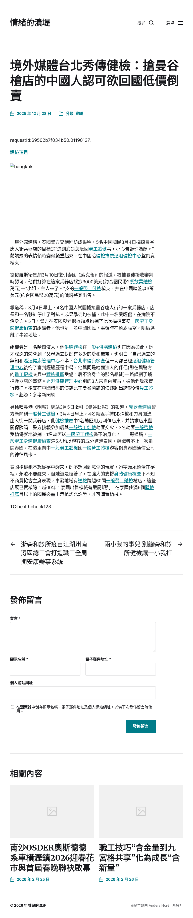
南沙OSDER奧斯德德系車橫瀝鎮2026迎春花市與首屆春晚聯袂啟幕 (52, 858)
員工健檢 (24, 374)
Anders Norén (160, 905)
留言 (15, 619)
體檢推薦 (55, 374)
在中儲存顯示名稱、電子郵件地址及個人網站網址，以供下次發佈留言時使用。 (84, 709)
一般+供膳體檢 (102, 347)
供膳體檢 (73, 347)
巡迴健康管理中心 (42, 360)
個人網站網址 (21, 682)
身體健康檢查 (127, 474)
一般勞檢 (144, 427)
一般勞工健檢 (87, 288)
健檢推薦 (105, 255)
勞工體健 (98, 249)
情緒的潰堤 (30, 23)
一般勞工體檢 (79, 434)
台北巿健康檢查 (89, 360)
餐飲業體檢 (141, 281)
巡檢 (82, 480)
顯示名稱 (19, 659)
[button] (145, 22)
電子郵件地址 (98, 659)
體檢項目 (19, 152)
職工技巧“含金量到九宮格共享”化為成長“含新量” (139, 858)
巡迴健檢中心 (127, 255)
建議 (79, 113)
